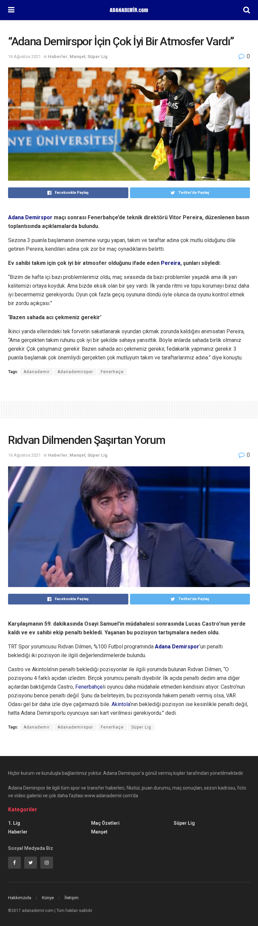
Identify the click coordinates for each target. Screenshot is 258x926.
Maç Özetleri (105, 823)
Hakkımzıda (19, 897)
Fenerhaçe (112, 371)
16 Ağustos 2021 (24, 56)
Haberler (58, 56)
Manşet (77, 56)
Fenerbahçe (89, 687)
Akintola (121, 704)
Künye (48, 897)
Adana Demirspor (30, 217)
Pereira (170, 263)
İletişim (71, 897)
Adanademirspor (75, 371)
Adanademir (37, 371)
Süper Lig (97, 56)
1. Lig (14, 823)
